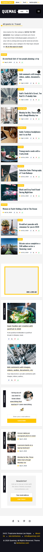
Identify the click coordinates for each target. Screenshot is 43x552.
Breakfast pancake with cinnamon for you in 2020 (29, 225)
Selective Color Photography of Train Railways (30, 171)
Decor (20, 220)
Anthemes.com (23, 543)
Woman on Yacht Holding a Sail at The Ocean (20, 208)
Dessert (3, 54)
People (20, 70)
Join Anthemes (15, 536)
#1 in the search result (14, 47)
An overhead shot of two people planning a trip (21, 58)
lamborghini (34, 2)
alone (18, 2)
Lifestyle (21, 89)
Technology (22, 127)
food (25, 2)
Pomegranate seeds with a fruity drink (29, 152)
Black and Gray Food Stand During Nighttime (29, 191)
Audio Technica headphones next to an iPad (29, 133)
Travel (20, 239)
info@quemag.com (32, 536)
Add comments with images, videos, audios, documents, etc (30, 77)
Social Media (22, 108)
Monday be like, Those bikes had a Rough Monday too (30, 114)
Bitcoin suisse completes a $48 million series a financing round (29, 246)
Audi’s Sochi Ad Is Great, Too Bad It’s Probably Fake (30, 94)
